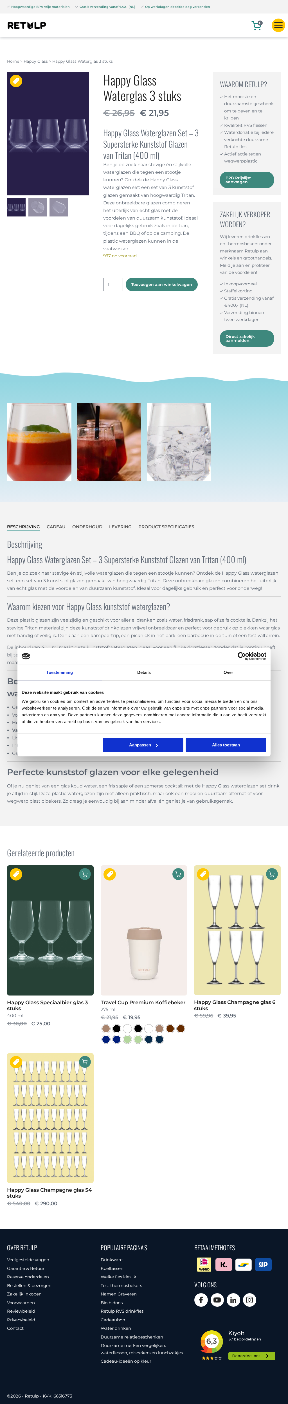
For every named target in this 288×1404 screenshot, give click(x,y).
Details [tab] (144, 672)
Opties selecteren (178, 874)
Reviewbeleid (21, 1311)
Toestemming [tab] (59, 672)
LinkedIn (233, 1300)
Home (13, 61)
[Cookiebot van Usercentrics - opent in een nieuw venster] (241, 656)
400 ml (47, 1013)
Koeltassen (112, 1268)
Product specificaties (166, 526)
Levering (120, 526)
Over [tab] (228, 672)
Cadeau (56, 526)
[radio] (106, 1028)
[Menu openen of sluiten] (278, 25)
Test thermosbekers (121, 1285)
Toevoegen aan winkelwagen (161, 284)
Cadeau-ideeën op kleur (126, 1361)
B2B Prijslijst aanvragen (238, 179)
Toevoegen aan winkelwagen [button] (272, 874)
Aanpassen (140, 744)
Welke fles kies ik (118, 1276)
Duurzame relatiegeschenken (132, 1337)
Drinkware (112, 1259)
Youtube (217, 1300)
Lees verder (85, 874)
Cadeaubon (113, 1319)
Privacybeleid (21, 1319)
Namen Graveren (119, 1294)
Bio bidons (112, 1302)
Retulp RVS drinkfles (122, 1311)
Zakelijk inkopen (24, 1294)
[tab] (23, 527)
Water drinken (116, 1328)
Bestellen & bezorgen (29, 1285)
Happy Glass (36, 61)
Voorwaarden (21, 1302)
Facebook (201, 1300)
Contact (15, 1328)
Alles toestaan (226, 744)
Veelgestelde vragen (28, 1259)
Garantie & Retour (25, 1268)
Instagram (249, 1300)
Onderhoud (87, 526)
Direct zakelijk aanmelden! (240, 338)
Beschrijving (23, 526)
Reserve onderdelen (28, 1276)
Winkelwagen (260, 23)
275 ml (143, 1010)
